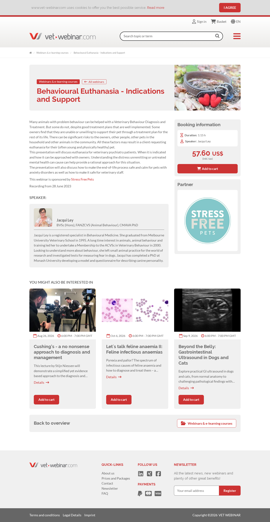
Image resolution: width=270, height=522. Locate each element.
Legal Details (72, 515)
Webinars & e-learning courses (52, 52)
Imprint (89, 515)
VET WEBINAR (30, 52)
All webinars (96, 81)
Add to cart (209, 169)
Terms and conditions (44, 515)
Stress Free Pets (82, 179)
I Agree (230, 8)
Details (39, 382)
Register (230, 491)
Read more (155, 8)
